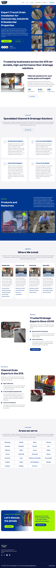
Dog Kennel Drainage (47, 288)
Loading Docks (19, 294)
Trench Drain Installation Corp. (29, 565)
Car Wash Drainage (20, 290)
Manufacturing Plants (34, 290)
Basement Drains (5, 296)
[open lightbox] (12, 86)
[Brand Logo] (4, 546)
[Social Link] (1, 555)
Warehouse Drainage (33, 288)
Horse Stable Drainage (48, 290)
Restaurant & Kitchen (20, 288)
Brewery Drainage (47, 292)
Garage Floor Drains (6, 290)
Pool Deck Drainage (6, 292)
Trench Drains (14, 565)
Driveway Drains (5, 288)
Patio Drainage (5, 294)
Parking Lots (18, 292)
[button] (32, 2)
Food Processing (32, 292)
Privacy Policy (52, 565)
